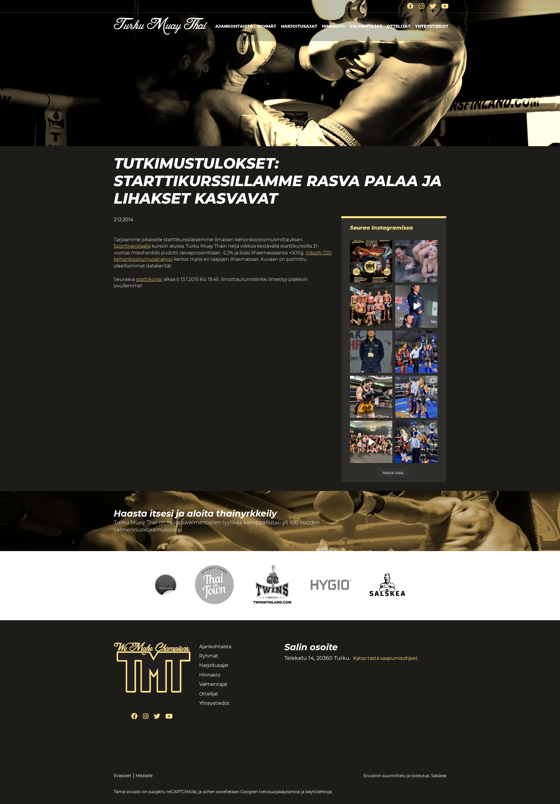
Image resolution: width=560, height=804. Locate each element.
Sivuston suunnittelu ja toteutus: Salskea (404, 775)
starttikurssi (149, 279)
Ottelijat (398, 26)
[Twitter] (433, 6)
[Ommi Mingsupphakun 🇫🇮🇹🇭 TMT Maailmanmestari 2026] (371, 352)
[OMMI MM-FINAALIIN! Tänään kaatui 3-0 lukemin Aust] (416, 397)
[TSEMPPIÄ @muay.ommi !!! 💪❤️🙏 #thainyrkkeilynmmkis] (371, 442)
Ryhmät (267, 26)
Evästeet (122, 775)
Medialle (144, 775)
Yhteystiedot (431, 26)
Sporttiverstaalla (132, 246)
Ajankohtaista (234, 26)
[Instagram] (421, 6)
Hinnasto (333, 26)
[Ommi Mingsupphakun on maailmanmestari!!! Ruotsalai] (416, 352)
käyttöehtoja (319, 791)
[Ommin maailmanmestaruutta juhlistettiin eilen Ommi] (416, 261)
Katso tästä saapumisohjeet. (386, 658)
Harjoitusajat (299, 26)
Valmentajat (366, 26)
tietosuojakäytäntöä (279, 791)
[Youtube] (445, 6)
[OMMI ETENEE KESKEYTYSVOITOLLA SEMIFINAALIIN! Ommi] (416, 442)
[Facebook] (410, 6)
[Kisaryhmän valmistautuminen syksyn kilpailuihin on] (371, 306)
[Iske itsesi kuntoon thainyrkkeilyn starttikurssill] (371, 261)
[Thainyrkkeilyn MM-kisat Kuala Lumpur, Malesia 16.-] (371, 397)
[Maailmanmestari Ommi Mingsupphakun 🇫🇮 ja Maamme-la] (416, 306)
